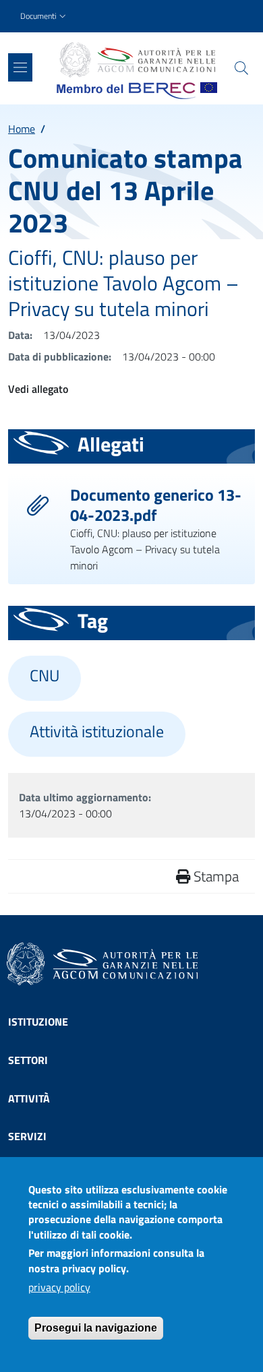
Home (21, 129)
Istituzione (38, 1022)
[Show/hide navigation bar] (20, 67)
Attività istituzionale (97, 731)
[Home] (137, 60)
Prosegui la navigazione (95, 1328)
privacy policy (59, 1287)
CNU (44, 675)
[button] (44, 16)
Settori (28, 1060)
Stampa (214, 876)
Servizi (27, 1136)
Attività (29, 1098)
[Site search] (241, 68)
